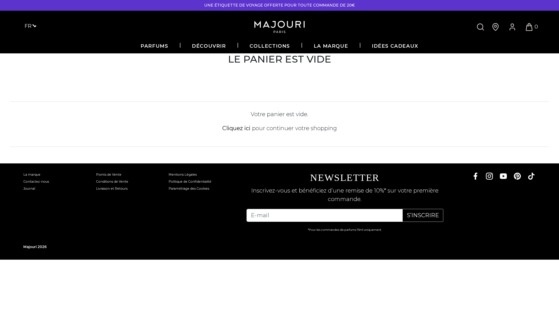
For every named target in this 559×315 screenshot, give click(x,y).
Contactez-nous (36, 182)
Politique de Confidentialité (190, 182)
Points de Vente (108, 175)
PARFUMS (154, 46)
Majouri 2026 (35, 247)
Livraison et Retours (112, 189)
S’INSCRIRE (423, 215)
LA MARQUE (331, 46)
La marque (31, 175)
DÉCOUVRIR (209, 46)
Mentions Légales (183, 175)
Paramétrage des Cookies (189, 189)
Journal (29, 189)
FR (28, 26)
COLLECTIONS (270, 46)
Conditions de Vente (112, 182)
